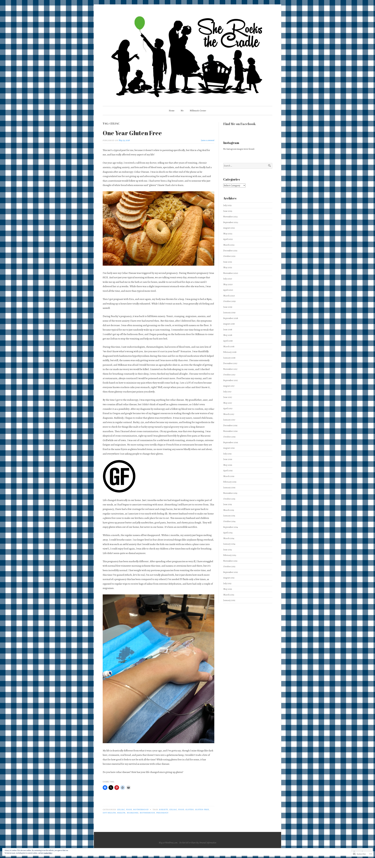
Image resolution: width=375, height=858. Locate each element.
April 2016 (228, 470)
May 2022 (227, 233)
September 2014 (230, 527)
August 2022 (229, 227)
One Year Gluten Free (132, 133)
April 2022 (228, 239)
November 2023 (230, 216)
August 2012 (229, 577)
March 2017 (228, 414)
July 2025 (227, 205)
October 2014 (229, 521)
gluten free (202, 809)
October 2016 (229, 436)
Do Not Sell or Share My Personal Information (197, 842)
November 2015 (230, 493)
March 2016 (228, 476)
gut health (109, 812)
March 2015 (228, 510)
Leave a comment (207, 140)
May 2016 (227, 464)
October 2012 (229, 566)
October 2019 (229, 301)
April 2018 (228, 340)
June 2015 (227, 504)
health (121, 812)
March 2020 (229, 295)
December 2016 (230, 425)
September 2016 (230, 442)
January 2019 (229, 312)
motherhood (141, 809)
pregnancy (162, 812)
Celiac (121, 809)
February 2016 (229, 481)
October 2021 (229, 256)
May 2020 (228, 284)
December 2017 (230, 363)
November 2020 (230, 273)
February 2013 (229, 555)
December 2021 (230, 250)
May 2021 (227, 267)
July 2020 (227, 278)
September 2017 (230, 380)
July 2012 (227, 583)
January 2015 (229, 515)
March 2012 (228, 594)
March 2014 (228, 538)
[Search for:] (247, 166)
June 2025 (227, 210)
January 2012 (229, 600)
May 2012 (227, 588)
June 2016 (227, 459)
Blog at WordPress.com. (168, 842)
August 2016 (229, 447)
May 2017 (227, 402)
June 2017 (227, 397)
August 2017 (228, 385)
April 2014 (227, 532)
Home (171, 110)
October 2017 (229, 374)
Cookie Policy (48, 853)
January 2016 (229, 487)
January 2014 (229, 543)
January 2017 (229, 419)
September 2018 (230, 318)
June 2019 (227, 306)
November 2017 (230, 368)
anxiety (163, 809)
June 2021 (227, 261)
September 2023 (230, 222)
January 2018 (229, 357)
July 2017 (227, 391)
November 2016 (230, 431)
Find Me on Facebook (239, 124)
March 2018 (228, 346)
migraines (132, 812)
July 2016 (227, 453)
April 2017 (227, 408)
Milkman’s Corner (198, 110)
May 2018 (227, 335)
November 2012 (230, 560)
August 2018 (229, 323)
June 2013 (227, 549)
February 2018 (229, 352)
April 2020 (228, 289)
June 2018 (227, 329)
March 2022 (229, 244)
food (129, 809)
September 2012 (230, 572)
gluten (189, 809)
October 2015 (229, 498)
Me (182, 110)
